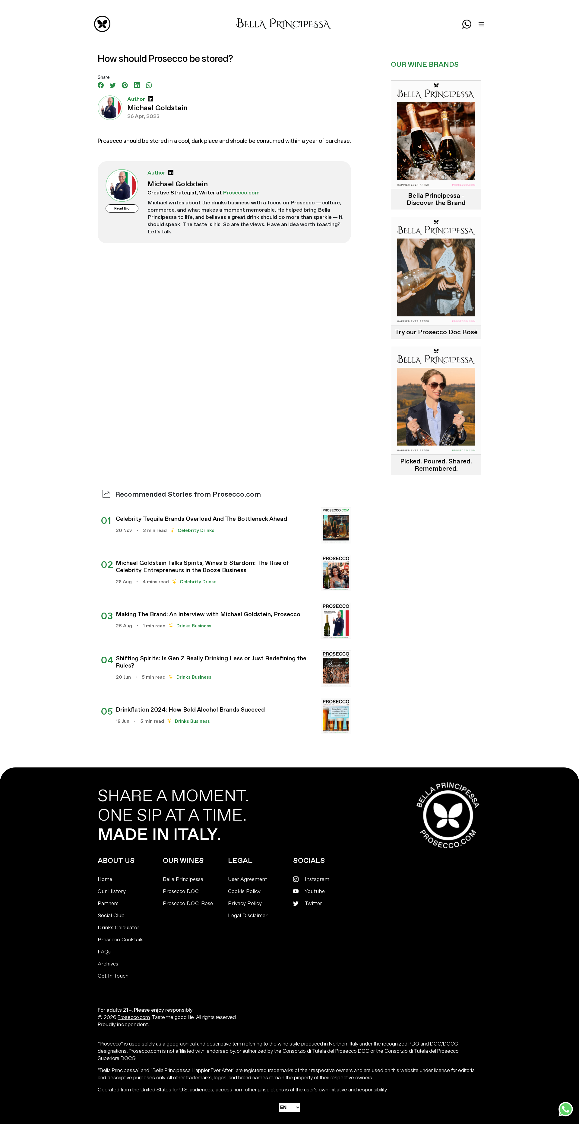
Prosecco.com (134, 1017)
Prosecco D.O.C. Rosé (188, 903)
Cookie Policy (244, 891)
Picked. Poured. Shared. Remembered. (436, 465)
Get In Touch (113, 975)
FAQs (104, 951)
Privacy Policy (245, 903)
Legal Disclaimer (247, 915)
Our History (112, 891)
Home (105, 879)
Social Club (111, 915)
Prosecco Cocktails (121, 939)
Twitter (312, 903)
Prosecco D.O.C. (181, 891)
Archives (108, 963)
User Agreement (247, 879)
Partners (108, 903)
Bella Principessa (183, 879)
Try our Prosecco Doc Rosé (436, 332)
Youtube (314, 891)
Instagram (316, 879)
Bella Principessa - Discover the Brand (436, 199)
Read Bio (122, 208)
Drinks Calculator (118, 927)
